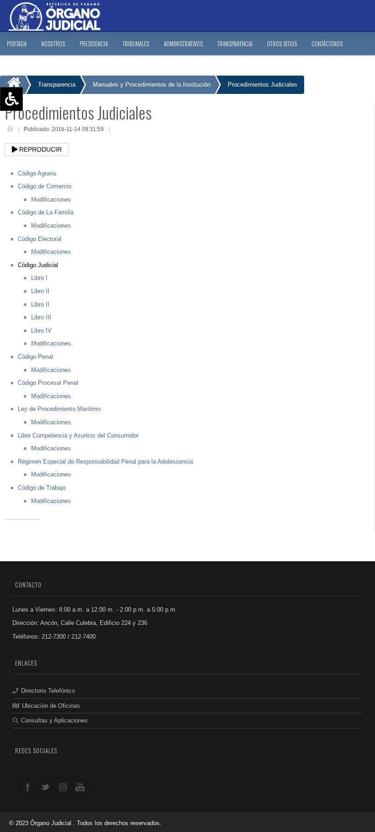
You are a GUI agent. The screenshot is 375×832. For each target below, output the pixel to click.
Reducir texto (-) (33, 125)
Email (118, 130)
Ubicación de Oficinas (51, 705)
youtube (79, 786)
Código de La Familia (46, 212)
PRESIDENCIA (94, 43)
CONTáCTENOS (327, 43)
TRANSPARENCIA (234, 43)
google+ (62, 786)
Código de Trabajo (42, 487)
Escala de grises (33, 165)
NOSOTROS (53, 43)
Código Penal (35, 356)
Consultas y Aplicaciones (54, 720)
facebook (27, 786)
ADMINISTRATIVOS (183, 43)
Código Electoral (39, 238)
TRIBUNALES (136, 43)
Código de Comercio (44, 186)
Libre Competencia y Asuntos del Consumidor (78, 435)
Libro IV (41, 330)
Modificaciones (51, 199)
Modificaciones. (52, 343)
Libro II (40, 291)
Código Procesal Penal (48, 382)
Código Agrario (37, 173)
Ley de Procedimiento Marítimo (59, 408)
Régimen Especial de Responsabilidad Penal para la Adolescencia (105, 461)
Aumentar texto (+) (37, 112)
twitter (45, 786)
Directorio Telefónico (48, 690)
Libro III (41, 317)
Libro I (39, 277)
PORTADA (17, 43)
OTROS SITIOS (282, 43)
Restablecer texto (35, 138)
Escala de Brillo (32, 152)
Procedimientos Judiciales (262, 84)
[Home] (12, 85)
